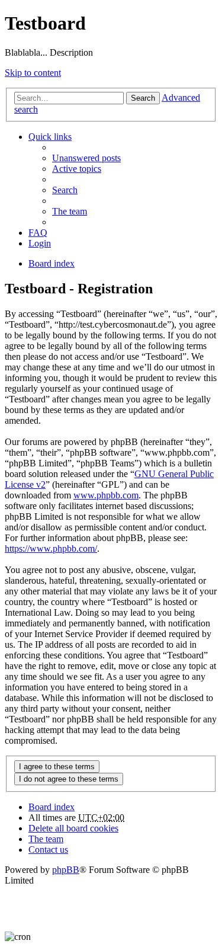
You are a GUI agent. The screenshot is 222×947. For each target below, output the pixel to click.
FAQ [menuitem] (37, 233)
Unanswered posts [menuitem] (86, 158)
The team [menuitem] (69, 211)
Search (143, 98)
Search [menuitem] (65, 190)
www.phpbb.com (106, 495)
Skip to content (33, 73)
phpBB (65, 870)
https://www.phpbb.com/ (51, 548)
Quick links (50, 137)
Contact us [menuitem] (48, 849)
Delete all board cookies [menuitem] (73, 828)
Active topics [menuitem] (76, 169)
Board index (51, 807)
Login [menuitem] (39, 243)
